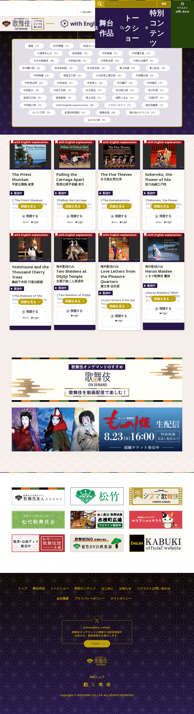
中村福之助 (78, 60)
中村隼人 (95, 83)
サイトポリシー (121, 598)
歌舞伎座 (108, 112)
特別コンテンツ (85, 588)
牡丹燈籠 (61, 45)
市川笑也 (94, 90)
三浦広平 (156, 97)
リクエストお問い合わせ (153, 588)
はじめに (107, 588)
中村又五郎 (63, 90)
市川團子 (125, 83)
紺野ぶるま (125, 97)
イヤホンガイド (120, 105)
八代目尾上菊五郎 (109, 75)
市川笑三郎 (125, 90)
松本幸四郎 (64, 68)
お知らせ (125, 588)
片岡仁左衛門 (144, 60)
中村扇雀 (110, 53)
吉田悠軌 (80, 53)
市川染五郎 (96, 68)
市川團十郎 (31, 68)
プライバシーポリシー (89, 598)
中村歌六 (31, 90)
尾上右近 (94, 97)
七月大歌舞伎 (44, 60)
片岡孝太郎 (110, 60)
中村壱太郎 (34, 83)
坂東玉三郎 (73, 75)
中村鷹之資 (141, 53)
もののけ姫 (97, 120)
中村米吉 (65, 83)
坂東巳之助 (33, 97)
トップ (22, 588)
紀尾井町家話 (75, 112)
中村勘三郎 (33, 105)
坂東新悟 (64, 97)
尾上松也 (157, 68)
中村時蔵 (42, 75)
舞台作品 (39, 588)
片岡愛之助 (145, 75)
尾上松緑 (128, 68)
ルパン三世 (42, 112)
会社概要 (63, 598)
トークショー (60, 588)
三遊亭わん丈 (48, 53)
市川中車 (156, 90)
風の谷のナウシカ (143, 112)
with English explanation (75, 105)
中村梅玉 (155, 83)
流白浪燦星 (155, 105)
